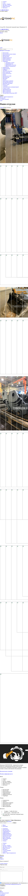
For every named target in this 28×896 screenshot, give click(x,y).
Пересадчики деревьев (8, 80)
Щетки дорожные (7, 91)
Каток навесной (6, 72)
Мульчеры (5, 78)
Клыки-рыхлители (7, 73)
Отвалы (4, 79)
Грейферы (5, 69)
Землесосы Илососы (7, 71)
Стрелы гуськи (6, 88)
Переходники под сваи (10, 65)
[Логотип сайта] (8, 24)
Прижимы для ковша (7, 83)
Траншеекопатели (7, 89)
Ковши (4, 74)
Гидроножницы (6, 68)
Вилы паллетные (7, 60)
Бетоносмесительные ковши (9, 54)
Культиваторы (6, 77)
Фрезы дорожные (7, 90)
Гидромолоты (6, 67)
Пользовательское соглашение (6, 771)
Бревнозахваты (6, 55)
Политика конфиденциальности (6, 773)
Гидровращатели (9, 63)
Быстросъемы (6, 56)
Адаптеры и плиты (9, 62)
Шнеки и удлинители (10, 66)
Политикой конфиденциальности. (13, 884)
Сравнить (5, 851)
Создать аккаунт (4, 863)
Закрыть (2, 856)
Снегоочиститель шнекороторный (11, 87)
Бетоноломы (5, 52)
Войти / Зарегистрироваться (9, 853)
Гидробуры (5, 61)
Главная (2, 107)
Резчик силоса (6, 84)
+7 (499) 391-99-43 (4, 10)
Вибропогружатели (7, 57)
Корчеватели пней (7, 76)
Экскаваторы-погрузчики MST (10, 93)
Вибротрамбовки (7, 58)
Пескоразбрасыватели (8, 82)
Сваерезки (5, 85)
